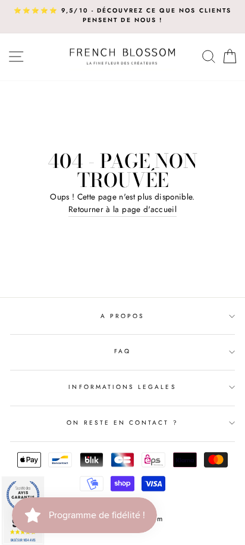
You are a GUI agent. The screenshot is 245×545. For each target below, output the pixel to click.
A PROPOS (122, 316)
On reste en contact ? (122, 422)
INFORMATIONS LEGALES (122, 386)
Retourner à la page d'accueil (122, 209)
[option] (122, 16)
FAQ (122, 351)
